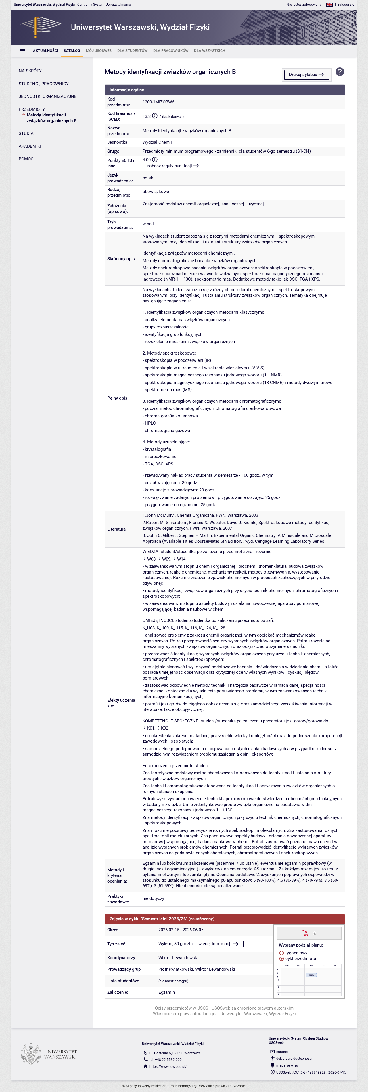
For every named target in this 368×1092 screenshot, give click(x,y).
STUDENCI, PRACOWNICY (44, 83)
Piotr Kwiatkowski (175, 969)
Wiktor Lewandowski (178, 957)
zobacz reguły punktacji (169, 166)
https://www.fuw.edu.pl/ (168, 1067)
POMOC (26, 159)
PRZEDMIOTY (32, 109)
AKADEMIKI (30, 146)
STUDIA (26, 133)
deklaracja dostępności (294, 1059)
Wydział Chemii (157, 142)
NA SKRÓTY (30, 70)
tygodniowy (295, 952)
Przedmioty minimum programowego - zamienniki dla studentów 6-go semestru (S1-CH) (227, 151)
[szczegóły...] (314, 933)
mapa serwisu (287, 1065)
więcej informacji (214, 943)
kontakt (282, 1052)
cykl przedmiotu (300, 958)
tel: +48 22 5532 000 (166, 1060)
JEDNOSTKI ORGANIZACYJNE (48, 96)
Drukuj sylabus (303, 74)
